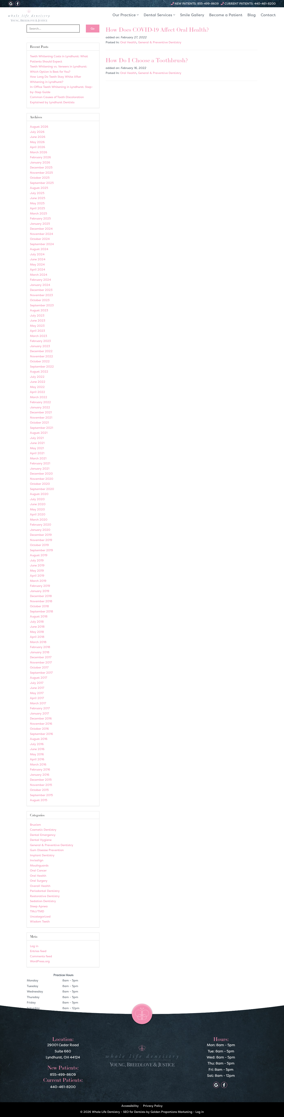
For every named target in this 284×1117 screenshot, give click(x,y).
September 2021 (41, 428)
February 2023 (40, 341)
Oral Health (128, 42)
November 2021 (41, 417)
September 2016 (41, 734)
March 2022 (38, 397)
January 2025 (40, 224)
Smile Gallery (192, 14)
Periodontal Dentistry (45, 891)
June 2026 (37, 137)
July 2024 (37, 254)
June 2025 (37, 198)
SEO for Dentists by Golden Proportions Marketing (157, 1112)
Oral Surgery (38, 881)
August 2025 (39, 188)
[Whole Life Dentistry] (39, 15)
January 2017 (39, 713)
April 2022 (37, 392)
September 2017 (41, 672)
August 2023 (39, 310)
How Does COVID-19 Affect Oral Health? (157, 29)
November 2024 (41, 234)
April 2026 (37, 147)
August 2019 (38, 555)
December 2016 (41, 718)
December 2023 (41, 290)
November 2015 (41, 785)
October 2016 (39, 729)
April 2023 (37, 331)
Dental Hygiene (41, 840)
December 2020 (41, 473)
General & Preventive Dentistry (159, 42)
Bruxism (35, 825)
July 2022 (37, 377)
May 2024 (37, 264)
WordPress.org (40, 961)
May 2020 (37, 509)
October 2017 (39, 667)
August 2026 (39, 126)
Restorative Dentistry (45, 896)
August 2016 (38, 739)
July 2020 (37, 499)
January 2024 (40, 285)
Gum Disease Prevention (47, 850)
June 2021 (37, 443)
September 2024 (42, 244)
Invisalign (36, 860)
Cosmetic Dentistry (43, 830)
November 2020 (41, 479)
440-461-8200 (265, 3)
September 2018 (41, 611)
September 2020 (42, 489)
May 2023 (37, 326)
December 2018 (41, 596)
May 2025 (37, 203)
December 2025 (41, 167)
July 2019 (37, 560)
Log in (34, 946)
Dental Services (158, 14)
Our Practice (124, 14)
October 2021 (39, 422)
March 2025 (38, 213)
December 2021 (41, 412)
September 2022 (42, 366)
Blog (251, 14)
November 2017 (41, 662)
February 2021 (40, 463)
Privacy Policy (153, 1106)
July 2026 (37, 132)
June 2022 (37, 382)
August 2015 (38, 800)
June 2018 (37, 626)
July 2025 (37, 193)
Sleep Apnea (39, 906)
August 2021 (38, 433)
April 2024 (37, 269)
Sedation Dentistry (43, 901)
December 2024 (41, 229)
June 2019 (37, 565)
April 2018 (37, 637)
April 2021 (37, 453)
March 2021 (38, 458)
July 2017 (36, 683)
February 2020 (40, 524)
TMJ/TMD (37, 911)
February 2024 (40, 280)
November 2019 (41, 540)
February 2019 (40, 586)
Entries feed (38, 951)
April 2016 (37, 759)
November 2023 (41, 295)
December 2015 (41, 780)
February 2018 (40, 647)
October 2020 (40, 484)
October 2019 (39, 545)
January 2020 (40, 530)
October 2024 (40, 239)
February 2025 (40, 218)
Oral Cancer (38, 870)
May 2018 (37, 632)
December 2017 (41, 657)
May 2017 (37, 693)
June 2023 (37, 320)
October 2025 (39, 178)
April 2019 (37, 575)
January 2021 (39, 468)
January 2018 (39, 652)
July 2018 (37, 621)
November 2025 (41, 173)
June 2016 (37, 749)
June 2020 (38, 504)
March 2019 (38, 581)
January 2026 (40, 162)
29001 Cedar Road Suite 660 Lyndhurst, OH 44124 (63, 1051)
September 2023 (42, 305)
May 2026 (37, 142)
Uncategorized (40, 916)
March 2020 (38, 519)
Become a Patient (225, 14)
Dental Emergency (43, 835)
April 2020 (37, 514)
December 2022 (41, 351)
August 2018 (38, 616)
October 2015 (39, 790)
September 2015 (41, 795)
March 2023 (38, 336)
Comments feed (41, 956)
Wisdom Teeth (40, 921)
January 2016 (39, 775)
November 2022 (41, 356)
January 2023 (40, 346)
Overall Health (40, 886)
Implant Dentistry (42, 855)
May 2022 (37, 387)
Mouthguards (39, 865)
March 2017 (38, 703)
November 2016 (41, 724)
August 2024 (39, 249)
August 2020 (39, 494)
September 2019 (41, 550)
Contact (268, 14)
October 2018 (39, 606)
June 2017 (37, 688)
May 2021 (37, 448)
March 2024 (38, 275)
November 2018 (41, 601)
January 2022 (40, 407)
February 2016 (40, 769)
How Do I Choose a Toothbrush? (147, 60)
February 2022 (40, 402)
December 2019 (41, 535)
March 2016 (38, 764)
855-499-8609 (208, 3)
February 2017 (40, 708)
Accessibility (130, 1106)
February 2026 (40, 157)
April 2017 (37, 698)
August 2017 (38, 677)
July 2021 (37, 438)
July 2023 (37, 315)
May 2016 (37, 754)
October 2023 (40, 300)
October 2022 (40, 361)
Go (92, 28)
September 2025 (42, 183)
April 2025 (37, 208)
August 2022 (39, 371)
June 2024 (37, 259)
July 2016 (37, 744)
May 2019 (37, 570)
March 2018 (38, 642)
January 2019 (39, 591)
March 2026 (38, 152)
